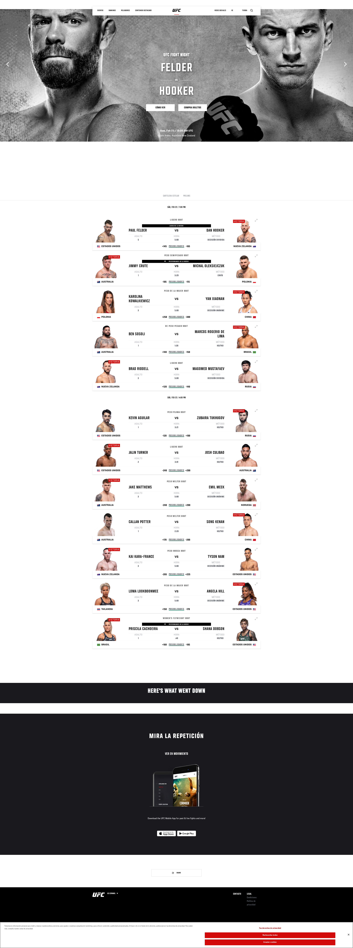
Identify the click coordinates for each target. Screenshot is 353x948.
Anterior (8, 64)
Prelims (186, 196)
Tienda (244, 10)
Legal (249, 894)
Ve (232, 10)
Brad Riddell (139, 369)
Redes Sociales (220, 10)
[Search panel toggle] (252, 10)
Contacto (237, 894)
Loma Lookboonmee (143, 591)
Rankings (112, 10)
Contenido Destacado (143, 10)
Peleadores (125, 10)
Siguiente (344, 64)
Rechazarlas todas (270, 935)
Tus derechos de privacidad (270, 928)
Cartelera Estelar (171, 196)
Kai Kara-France (141, 557)
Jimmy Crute (138, 266)
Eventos (100, 10)
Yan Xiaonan (215, 299)
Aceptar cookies (270, 942)
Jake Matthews (140, 487)
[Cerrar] (349, 935)
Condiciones (252, 897)
